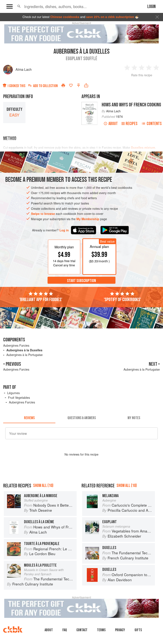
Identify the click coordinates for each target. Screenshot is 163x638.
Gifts (138, 630)
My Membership (87, 219)
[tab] (29, 418)
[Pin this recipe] (78, 85)
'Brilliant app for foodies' (40, 300)
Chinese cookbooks (64, 17)
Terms (101, 630)
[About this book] (89, 104)
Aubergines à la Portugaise (24, 355)
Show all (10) (43, 485)
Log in (64, 230)
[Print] (63, 85)
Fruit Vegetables (19, 397)
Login (151, 7)
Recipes (132, 123)
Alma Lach (23, 69)
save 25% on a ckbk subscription (110, 17)
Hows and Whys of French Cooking (131, 105)
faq (64, 630)
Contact (81, 630)
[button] (19, 6)
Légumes (13, 393)
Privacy (120, 630)
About (113, 123)
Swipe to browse (43, 213)
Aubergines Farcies (16, 345)
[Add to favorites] (71, 85)
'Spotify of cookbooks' (122, 300)
